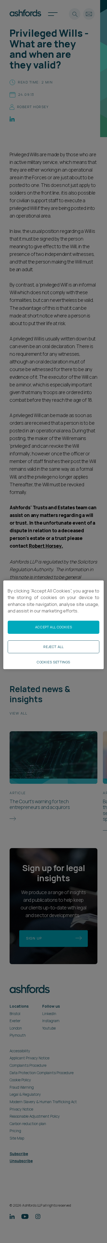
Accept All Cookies (53, 627)
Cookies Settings (53, 662)
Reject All (53, 646)
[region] (53, 624)
